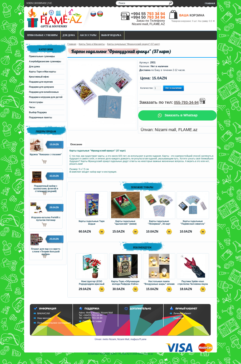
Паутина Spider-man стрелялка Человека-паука (193, 282)
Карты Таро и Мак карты (42, 71)
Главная (210, 3)
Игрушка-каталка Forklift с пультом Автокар (45, 218)
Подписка (178, 318)
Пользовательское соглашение (54, 323)
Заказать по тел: (169, 102)
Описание (76, 144)
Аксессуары (88, 35)
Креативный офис (39, 76)
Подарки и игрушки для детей (45, 97)
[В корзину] (38, 162)
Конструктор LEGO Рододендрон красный (91, 282)
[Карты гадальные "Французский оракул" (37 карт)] (102, 127)
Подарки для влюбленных (44, 92)
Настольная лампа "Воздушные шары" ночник (159, 282)
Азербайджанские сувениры (45, 61)
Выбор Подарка (111, 35)
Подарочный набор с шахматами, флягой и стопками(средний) (46, 187)
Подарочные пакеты (40, 117)
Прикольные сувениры (42, 35)
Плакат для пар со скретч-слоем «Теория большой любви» (46, 250)
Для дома (69, 35)
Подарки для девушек (41, 87)
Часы (32, 107)
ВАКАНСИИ (43, 313)
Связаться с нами (92, 321)
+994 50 (148, 17)
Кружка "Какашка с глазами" (46, 154)
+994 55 (148, 13)
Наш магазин (44, 318)
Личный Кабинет (182, 313)
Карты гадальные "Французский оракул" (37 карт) (133, 44)
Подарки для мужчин (41, 82)
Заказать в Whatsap (181, 115)
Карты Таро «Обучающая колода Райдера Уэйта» (125, 282)
